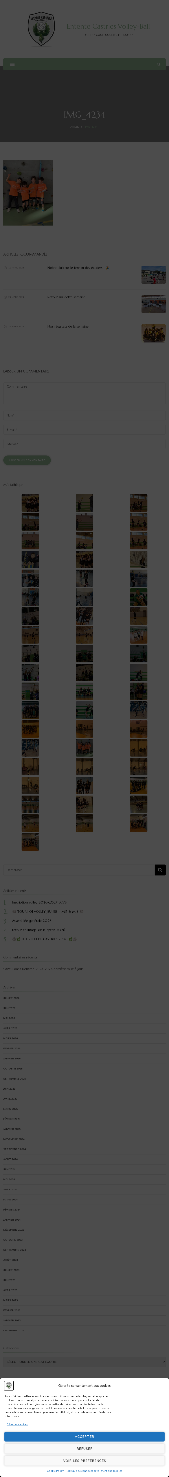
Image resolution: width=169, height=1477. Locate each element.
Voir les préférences (84, 1461)
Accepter (84, 1437)
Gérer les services (17, 1424)
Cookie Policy (55, 1471)
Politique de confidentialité (82, 1471)
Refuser (85, 1449)
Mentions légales (111, 1471)
